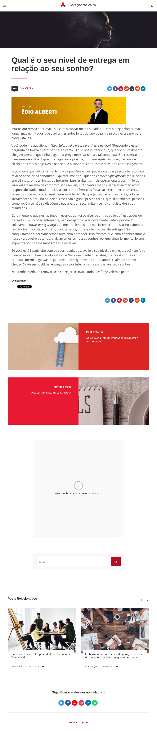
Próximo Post (62, 386)
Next (147, 599)
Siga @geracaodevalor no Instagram (78, 692)
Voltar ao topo (77, 722)
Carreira (28, 88)
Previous (141, 599)
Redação (19, 666)
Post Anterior (94, 331)
